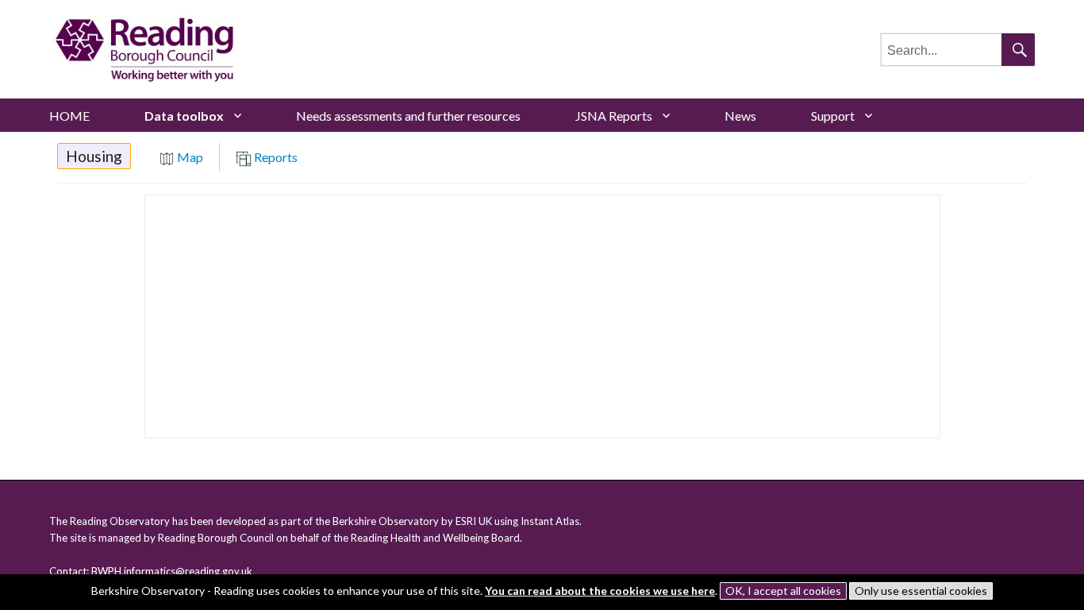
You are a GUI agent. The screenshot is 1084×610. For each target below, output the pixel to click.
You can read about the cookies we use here (600, 590)
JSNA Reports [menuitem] (613, 115)
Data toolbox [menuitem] (184, 115)
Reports (275, 156)
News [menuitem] (740, 115)
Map (189, 156)
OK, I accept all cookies (783, 590)
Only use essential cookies (921, 590)
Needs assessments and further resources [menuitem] (408, 115)
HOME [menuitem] (69, 115)
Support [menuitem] (833, 115)
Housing (94, 156)
